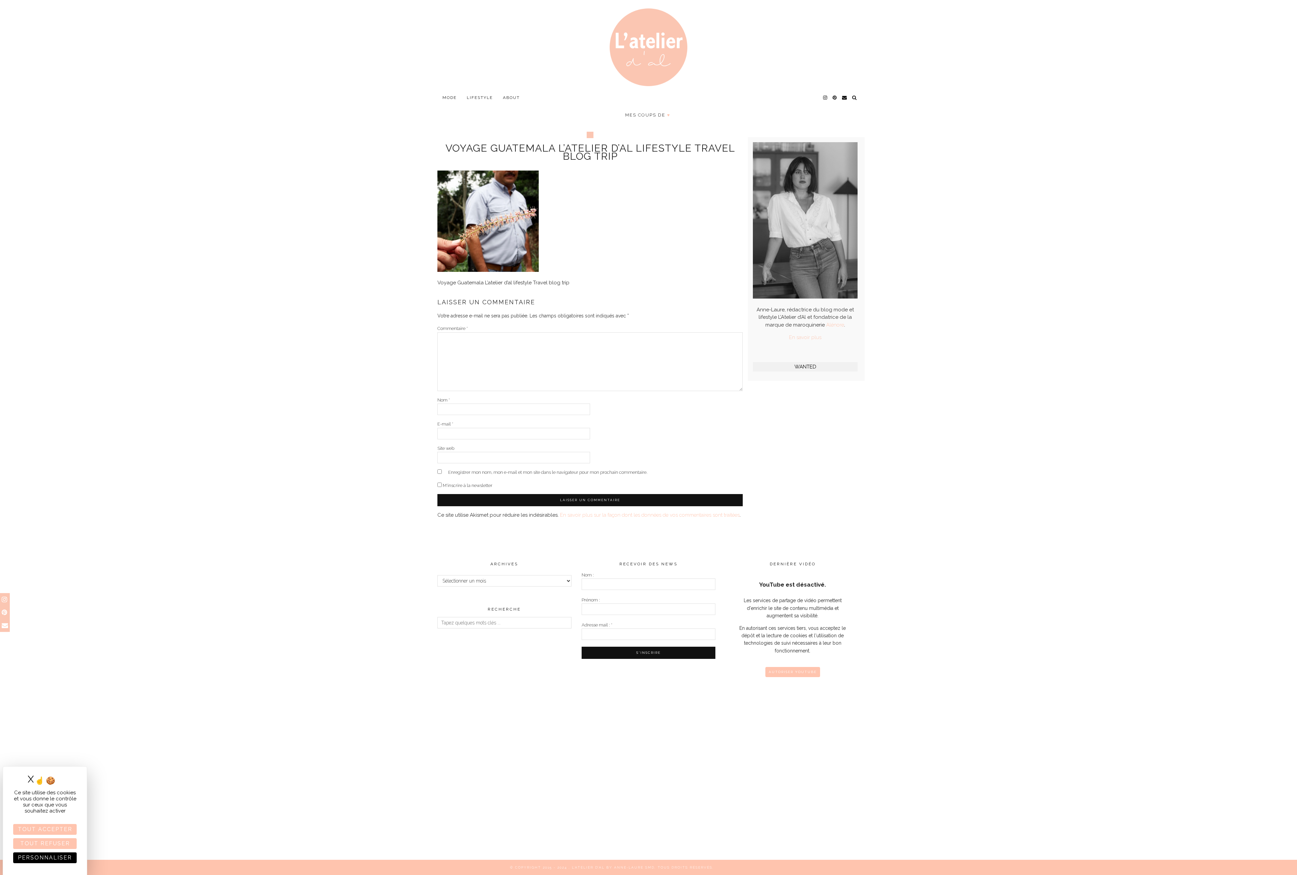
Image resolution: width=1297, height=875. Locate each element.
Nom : (588, 574)
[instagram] (825, 97)
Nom (443, 400)
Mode (449, 97)
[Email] (844, 97)
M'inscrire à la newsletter (467, 485)
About (511, 97)
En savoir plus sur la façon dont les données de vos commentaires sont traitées (650, 515)
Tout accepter (45, 829)
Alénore (835, 325)
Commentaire (452, 328)
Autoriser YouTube (793, 672)
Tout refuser (45, 843)
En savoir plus (805, 337)
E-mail (445, 424)
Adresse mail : (597, 624)
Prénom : (591, 599)
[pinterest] (835, 97)
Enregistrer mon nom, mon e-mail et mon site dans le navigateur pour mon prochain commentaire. (547, 472)
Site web (445, 448)
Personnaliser (45, 857)
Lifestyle (480, 97)
